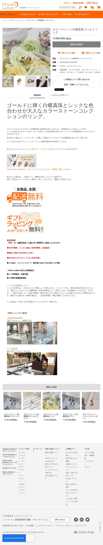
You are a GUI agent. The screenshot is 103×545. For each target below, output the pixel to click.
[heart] (86, 8)
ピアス (36, 149)
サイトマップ (81, 525)
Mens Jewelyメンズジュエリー (10, 473)
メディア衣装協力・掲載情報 (89, 455)
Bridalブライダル (9, 468)
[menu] (51, 14)
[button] (19, 81)
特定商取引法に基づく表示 (13, 525)
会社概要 (30, 525)
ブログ (86, 467)
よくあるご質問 (71, 498)
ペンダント (27, 149)
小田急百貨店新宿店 (15, 318)
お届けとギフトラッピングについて (71, 467)
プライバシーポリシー (64, 525)
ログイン (67, 3)
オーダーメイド (38, 450)
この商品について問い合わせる (76, 79)
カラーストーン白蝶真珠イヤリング (11, 415)
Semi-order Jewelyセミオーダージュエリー (10, 462)
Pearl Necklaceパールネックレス (10, 456)
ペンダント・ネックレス (21, 461)
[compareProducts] (92, 7)
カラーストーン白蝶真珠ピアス (70, 415)
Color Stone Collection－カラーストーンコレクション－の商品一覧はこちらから (39, 169)
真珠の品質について (52, 449)
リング (20, 475)
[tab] (37, 95)
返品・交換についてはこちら (76, 84)
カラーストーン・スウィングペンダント (90, 416)
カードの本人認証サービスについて (71, 493)
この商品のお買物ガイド (59, 95)
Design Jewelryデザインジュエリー (10, 450)
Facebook (76, 520)
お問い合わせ (92, 3)
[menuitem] (8, 14)
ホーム (5, 20)
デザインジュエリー (17, 20)
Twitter (87, 520)
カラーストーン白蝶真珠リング (50, 415)
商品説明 (37, 95)
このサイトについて (44, 525)
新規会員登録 (78, 3)
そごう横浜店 (12, 349)
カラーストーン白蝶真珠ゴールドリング (31, 416)
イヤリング (44, 149)
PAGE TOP (99, 527)
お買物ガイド (71, 449)
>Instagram (82, 520)
